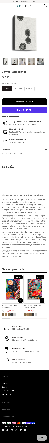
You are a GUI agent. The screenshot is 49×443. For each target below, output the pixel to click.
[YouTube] (25, 430)
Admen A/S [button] (6, 402)
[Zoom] (6, 52)
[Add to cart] (20, 300)
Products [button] (5, 376)
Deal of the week (8, 390)
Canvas (4, 387)
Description (6, 150)
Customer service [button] (8, 417)
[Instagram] (16, 430)
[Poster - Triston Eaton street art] (13, 314)
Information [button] (6, 409)
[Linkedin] (21, 430)
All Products (6, 394)
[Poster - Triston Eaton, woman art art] (34, 314)
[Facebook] (3, 430)
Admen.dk (6, 426)
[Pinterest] (12, 430)
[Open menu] (5, 6)
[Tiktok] (7, 430)
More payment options (10, 116)
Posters (5, 383)
